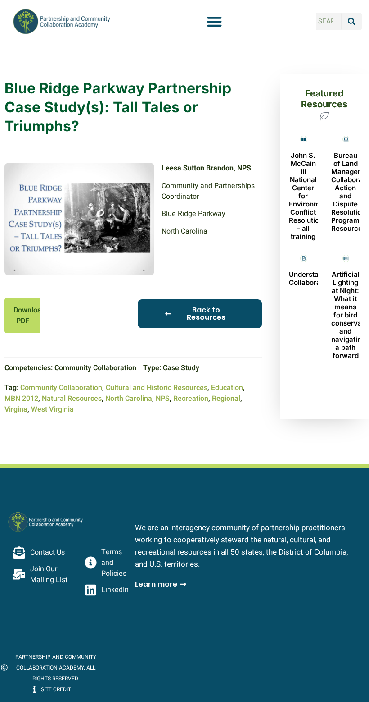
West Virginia (52, 409)
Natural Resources (72, 398)
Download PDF (27, 315)
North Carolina (128, 398)
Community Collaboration (61, 387)
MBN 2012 (21, 398)
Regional (226, 398)
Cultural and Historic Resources (156, 387)
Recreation (190, 398)
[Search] (352, 22)
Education (227, 387)
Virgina (15, 409)
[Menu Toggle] (214, 21)
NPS (163, 398)
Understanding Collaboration (313, 278)
